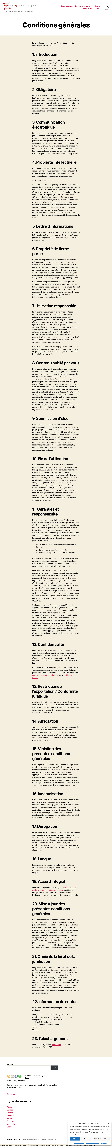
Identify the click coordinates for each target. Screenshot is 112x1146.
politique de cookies (54, 890)
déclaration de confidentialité (44, 675)
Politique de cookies (79, 1143)
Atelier (9, 1107)
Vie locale (11, 1124)
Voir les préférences (101, 1138)
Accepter (75, 1138)
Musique (10, 1116)
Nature (9, 1118)
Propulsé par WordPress (49, 1140)
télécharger (56, 1045)
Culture (10, 1110)
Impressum (104, 1143)
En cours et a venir (67, 6)
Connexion (11, 1094)
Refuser (86, 1138)
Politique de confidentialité (92, 1143)
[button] (109, 1123)
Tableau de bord (87, 8)
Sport (9, 1127)
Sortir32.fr (16, 1140)
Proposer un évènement (83, 6)
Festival (10, 1113)
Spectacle (11, 1121)
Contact (97, 8)
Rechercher (10, 1064)
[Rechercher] (54, 1067)
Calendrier (96, 6)
